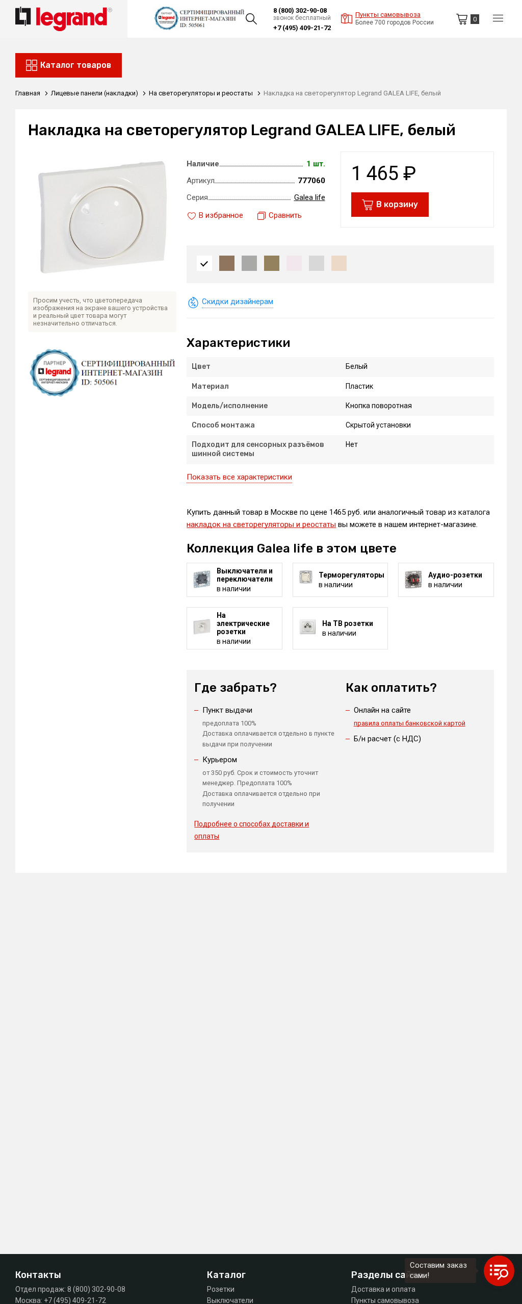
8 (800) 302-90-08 (300, 10)
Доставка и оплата (383, 1289)
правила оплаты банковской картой (409, 723)
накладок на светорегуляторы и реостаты (261, 524)
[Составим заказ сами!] (499, 1271)
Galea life (309, 197)
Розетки (220, 1289)
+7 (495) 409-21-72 (302, 28)
